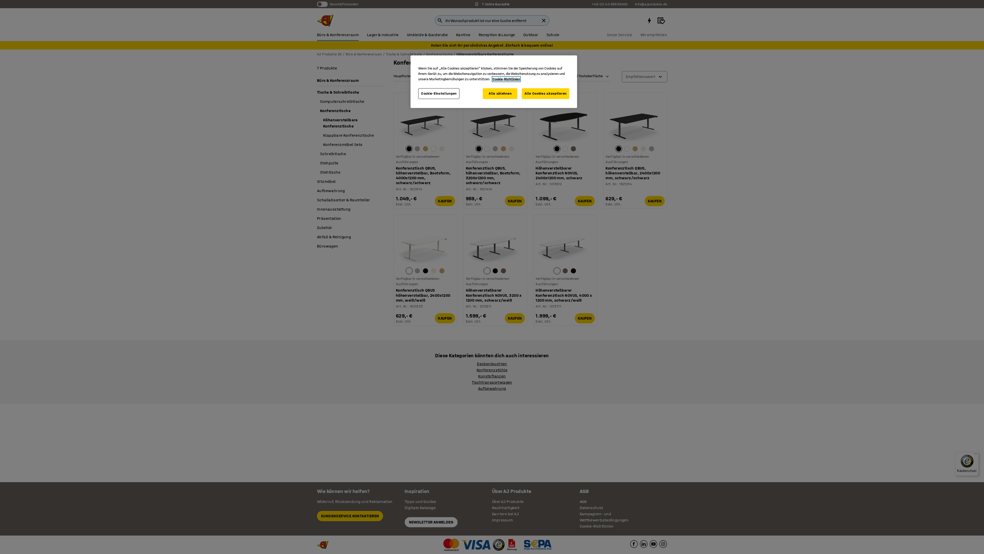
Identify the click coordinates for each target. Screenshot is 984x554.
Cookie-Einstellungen (439, 93)
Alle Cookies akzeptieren (546, 93)
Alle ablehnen (500, 93)
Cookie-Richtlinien (506, 79)
